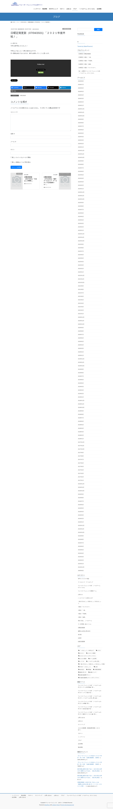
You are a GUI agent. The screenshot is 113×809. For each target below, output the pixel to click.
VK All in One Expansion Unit (67, 805)
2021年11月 (81, 279)
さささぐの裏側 (91, 653)
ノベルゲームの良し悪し (94, 661)
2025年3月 (81, 140)
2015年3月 (81, 556)
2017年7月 (81, 459)
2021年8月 (81, 289)
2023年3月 (81, 223)
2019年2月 (81, 393)
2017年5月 (81, 466)
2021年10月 (81, 282)
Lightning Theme (56, 805)
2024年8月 (81, 164)
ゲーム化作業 (93, 658)
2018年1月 (81, 438)
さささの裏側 (83, 658)
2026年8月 (81, 81)
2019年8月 (81, 372)
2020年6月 (81, 338)
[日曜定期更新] (17, 176)
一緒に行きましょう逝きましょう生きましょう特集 (92, 664)
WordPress (47, 805)
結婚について (93, 672)
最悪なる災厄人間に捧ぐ (84, 631)
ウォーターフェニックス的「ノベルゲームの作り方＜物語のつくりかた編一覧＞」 (89, 713)
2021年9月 (81, 286)
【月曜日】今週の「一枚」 (85, 57)
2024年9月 (81, 161)
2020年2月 (81, 352)
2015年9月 (81, 536)
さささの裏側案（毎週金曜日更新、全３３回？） (89, 729)
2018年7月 (81, 417)
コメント (14, 112)
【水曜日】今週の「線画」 (85, 64)
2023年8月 (81, 206)
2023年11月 (81, 195)
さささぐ (82, 653)
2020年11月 (81, 320)
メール (13, 141)
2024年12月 (81, 150)
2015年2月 (81, 560)
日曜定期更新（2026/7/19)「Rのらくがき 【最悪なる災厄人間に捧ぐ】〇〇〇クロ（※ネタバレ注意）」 (89, 784)
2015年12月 (81, 525)
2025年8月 (81, 122)
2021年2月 (81, 310)
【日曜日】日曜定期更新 (84, 53)
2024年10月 (81, 157)
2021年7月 (81, 293)
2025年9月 (81, 119)
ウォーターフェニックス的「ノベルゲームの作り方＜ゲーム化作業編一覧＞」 (89, 686)
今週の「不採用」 (82, 613)
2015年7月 (81, 543)
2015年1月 (81, 563)
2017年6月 (81, 463)
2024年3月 (81, 181)
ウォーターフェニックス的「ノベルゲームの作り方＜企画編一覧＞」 (89, 702)
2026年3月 (81, 98)
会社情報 (80, 743)
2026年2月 (81, 102)
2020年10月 (81, 324)
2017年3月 (81, 473)
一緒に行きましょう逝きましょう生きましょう (89, 602)
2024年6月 (81, 171)
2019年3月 (81, 390)
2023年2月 (81, 227)
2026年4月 (81, 95)
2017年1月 (81, 480)
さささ (99, 650)
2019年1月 (81, 397)
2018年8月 (81, 414)
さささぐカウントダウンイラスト (88, 656)
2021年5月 (81, 299)
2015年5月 (81, 549)
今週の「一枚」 (82, 610)
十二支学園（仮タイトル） (85, 624)
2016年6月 (81, 504)
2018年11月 (81, 404)
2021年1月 (81, 313)
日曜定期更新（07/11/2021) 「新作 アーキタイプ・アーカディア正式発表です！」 (51, 180)
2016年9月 (81, 494)
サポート (80, 733)
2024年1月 (81, 188)
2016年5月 (81, 508)
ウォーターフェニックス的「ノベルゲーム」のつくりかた (89, 586)
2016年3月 (81, 515)
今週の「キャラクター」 (84, 606)
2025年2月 (81, 143)
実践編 (89, 669)
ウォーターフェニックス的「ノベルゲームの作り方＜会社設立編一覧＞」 (89, 707)
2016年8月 (81, 497)
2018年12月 (81, 400)
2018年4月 (81, 428)
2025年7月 (81, 126)
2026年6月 (81, 88)
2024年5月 (81, 175)
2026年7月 (81, 84)
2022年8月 (81, 247)
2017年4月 (81, 470)
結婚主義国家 (81, 641)
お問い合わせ (81, 717)
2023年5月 (81, 216)
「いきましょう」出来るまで (87, 650)
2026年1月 (81, 105)
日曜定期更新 (66, 29)
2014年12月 (81, 567)
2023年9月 (81, 202)
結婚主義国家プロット (85, 675)
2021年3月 (81, 306)
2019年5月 (81, 383)
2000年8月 (81, 570)
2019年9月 (81, 369)
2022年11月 (81, 237)
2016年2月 (81, 518)
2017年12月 (81, 442)
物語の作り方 (83, 672)
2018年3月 (81, 431)
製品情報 (80, 747)
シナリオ (82, 661)
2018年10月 (81, 407)
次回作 (79, 638)
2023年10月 (81, 199)
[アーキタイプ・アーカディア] (65, 176)
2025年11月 (81, 112)
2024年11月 (81, 154)
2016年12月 (81, 483)
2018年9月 (81, 411)
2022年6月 (81, 254)
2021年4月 (81, 303)
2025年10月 (81, 115)
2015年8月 (81, 539)
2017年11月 (81, 445)
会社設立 (82, 669)
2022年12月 (81, 233)
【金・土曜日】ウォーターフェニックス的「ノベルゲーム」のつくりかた (89, 72)
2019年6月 (81, 379)
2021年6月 (81, 296)
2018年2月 (81, 435)
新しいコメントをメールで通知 (21, 157)
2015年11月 (81, 529)
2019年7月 (81, 376)
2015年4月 (81, 553)
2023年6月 (81, 213)
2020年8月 (81, 331)
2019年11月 (81, 362)
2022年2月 (81, 268)
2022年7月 (81, 251)
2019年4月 (81, 386)
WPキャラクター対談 (83, 578)
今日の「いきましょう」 (86, 666)
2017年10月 (81, 449)
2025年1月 (81, 147)
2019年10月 (81, 365)
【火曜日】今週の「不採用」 (85, 60)
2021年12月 (81, 275)
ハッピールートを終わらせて (85, 598)
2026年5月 (81, 91)
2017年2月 (81, 477)
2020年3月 (81, 348)
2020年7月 (81, 334)
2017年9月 (81, 452)
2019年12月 (81, 359)
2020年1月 (81, 355)
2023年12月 (81, 192)
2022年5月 (81, 258)
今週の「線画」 (82, 617)
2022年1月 (81, 272)
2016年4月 (81, 511)
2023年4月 (81, 220)
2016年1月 (81, 522)
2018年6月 (81, 421)
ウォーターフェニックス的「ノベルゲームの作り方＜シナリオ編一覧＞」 (89, 691)
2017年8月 (81, 456)
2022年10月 (81, 240)
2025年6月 (81, 129)
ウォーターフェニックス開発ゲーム (87, 591)
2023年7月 (81, 209)
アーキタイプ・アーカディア (85, 582)
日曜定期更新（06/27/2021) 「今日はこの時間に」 (30, 178)
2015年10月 (81, 532)
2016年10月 (81, 490)
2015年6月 (81, 546)
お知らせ (80, 594)
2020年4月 (81, 345)
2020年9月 (81, 327)
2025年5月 (81, 133)
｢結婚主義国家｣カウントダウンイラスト (89, 677)
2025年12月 (81, 109)
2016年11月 (81, 487)
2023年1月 (81, 230)
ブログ (79, 740)
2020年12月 (81, 317)
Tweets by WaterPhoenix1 (85, 46)
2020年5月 (81, 341)
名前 (13, 133)
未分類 (79, 634)
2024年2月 (81, 185)
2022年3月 (81, 265)
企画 (96, 666)
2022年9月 (81, 244)
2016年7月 (81, 501)
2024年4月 (81, 178)
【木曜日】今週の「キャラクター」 (87, 67)
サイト (13, 149)
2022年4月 (81, 261)
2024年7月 (81, 168)
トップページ (81, 736)
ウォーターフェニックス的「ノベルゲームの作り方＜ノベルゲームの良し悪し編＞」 (89, 697)
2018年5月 (81, 424)
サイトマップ (81, 724)
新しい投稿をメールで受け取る (21, 162)
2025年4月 (81, 136)
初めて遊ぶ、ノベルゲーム (85, 620)
